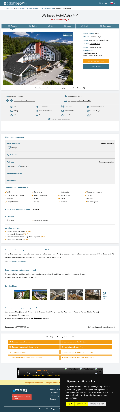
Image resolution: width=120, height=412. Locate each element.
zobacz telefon (95, 44)
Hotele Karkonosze (19, 352)
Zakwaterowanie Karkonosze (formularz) (79, 352)
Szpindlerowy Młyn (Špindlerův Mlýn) (18, 312)
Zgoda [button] (70, 404)
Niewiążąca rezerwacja (96, 61)
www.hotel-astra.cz (90, 53)
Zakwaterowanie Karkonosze (22, 342)
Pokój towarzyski (13, 143)
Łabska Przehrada (64, 312)
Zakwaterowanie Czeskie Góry (75, 342)
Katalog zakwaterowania (59, 389)
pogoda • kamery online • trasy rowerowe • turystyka (42, 375)
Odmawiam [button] (81, 404)
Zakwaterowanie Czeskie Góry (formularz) (27, 357)
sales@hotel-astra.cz (97, 47)
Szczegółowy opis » (106, 143)
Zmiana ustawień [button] (97, 404)
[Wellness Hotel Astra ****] (22, 299)
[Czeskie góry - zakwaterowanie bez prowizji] (15, 3)
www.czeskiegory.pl (60, 20)
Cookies (53, 399)
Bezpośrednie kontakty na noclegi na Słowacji (42, 373)
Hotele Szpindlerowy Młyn (73, 347)
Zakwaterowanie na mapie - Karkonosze (79, 357)
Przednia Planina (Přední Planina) (86, 312)
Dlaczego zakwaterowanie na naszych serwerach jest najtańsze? (48, 382)
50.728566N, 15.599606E (17, 261)
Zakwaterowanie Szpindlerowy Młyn (25, 347)
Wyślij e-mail (96, 66)
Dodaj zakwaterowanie (22, 397)
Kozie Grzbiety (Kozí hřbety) (45, 312)
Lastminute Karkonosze (58, 392)
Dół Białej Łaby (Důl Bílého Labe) (17, 315)
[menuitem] (12, 26)
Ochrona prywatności (58, 396)
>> (32, 277)
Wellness (10, 162)
